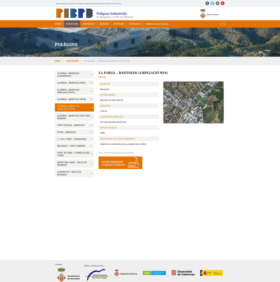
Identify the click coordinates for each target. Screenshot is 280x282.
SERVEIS (104, 23)
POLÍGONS (72, 23)
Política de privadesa (157, 23)
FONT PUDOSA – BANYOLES (71, 125)
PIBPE (58, 23)
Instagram (217, 3)
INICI (58, 60)
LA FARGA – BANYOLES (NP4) (71, 99)
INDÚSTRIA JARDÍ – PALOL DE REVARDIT (72, 163)
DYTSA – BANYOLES (66, 132)
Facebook (207, 3)
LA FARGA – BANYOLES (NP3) (71, 82)
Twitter (212, 3)
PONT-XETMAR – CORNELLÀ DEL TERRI (73, 154)
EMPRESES (89, 23)
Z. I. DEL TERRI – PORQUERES (72, 139)
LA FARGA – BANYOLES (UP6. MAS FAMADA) (73, 117)
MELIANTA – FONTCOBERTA (71, 145)
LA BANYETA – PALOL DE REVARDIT (69, 173)
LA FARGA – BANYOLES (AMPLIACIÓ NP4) (68, 107)
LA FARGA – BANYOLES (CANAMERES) (68, 74)
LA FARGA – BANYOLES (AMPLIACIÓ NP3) (68, 91)
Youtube (222, 3)
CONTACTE (135, 23)
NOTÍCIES (118, 23)
